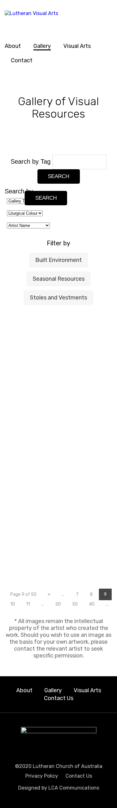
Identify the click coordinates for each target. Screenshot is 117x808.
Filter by (58, 243)
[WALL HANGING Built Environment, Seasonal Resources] (22, 552)
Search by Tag (31, 161)
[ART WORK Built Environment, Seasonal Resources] (94, 500)
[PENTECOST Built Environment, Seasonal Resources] (22, 492)
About (13, 46)
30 (75, 604)
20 (58, 604)
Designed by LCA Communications (58, 788)
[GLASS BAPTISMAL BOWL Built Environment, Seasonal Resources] (58, 492)
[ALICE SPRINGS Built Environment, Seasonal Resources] (94, 539)
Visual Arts (77, 46)
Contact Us (58, 698)
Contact (21, 60)
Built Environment (58, 260)
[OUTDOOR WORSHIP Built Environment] (94, 379)
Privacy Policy (41, 776)
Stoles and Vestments (58, 297)
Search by (19, 191)
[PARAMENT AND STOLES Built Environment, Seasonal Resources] (94, 415)
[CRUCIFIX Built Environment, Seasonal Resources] (94, 453)
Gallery (42, 46)
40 (92, 604)
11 (28, 604)
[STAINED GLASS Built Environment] (22, 325)
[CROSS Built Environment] (94, 335)
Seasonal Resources (59, 278)
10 (12, 604)
